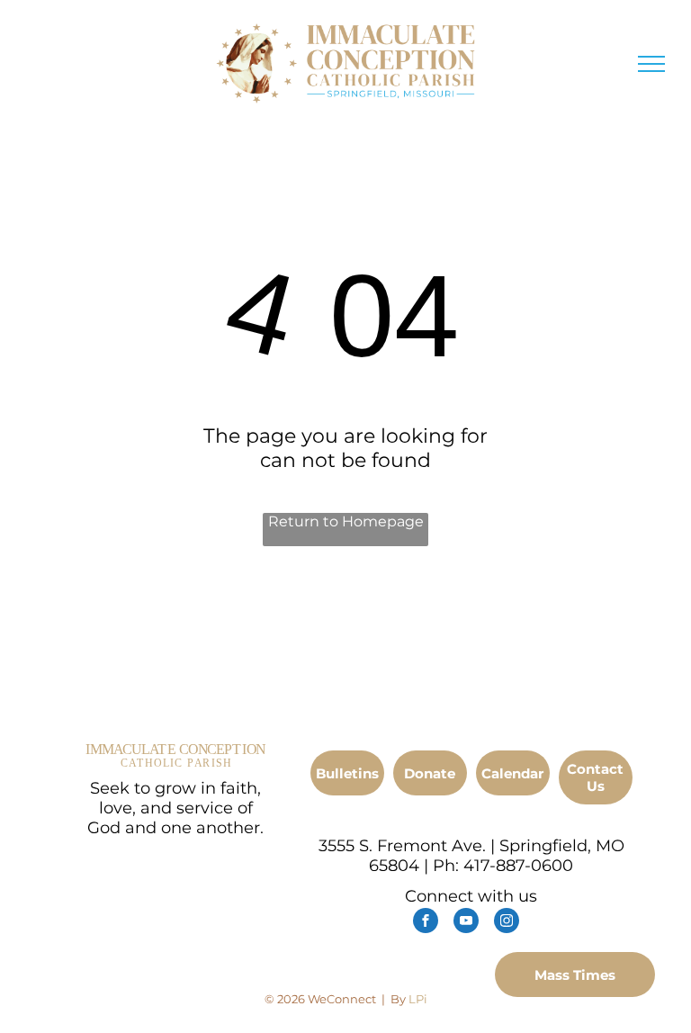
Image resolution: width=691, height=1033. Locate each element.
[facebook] (425, 923)
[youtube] (466, 923)
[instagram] (506, 923)
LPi (417, 999)
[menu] (651, 63)
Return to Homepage (346, 521)
